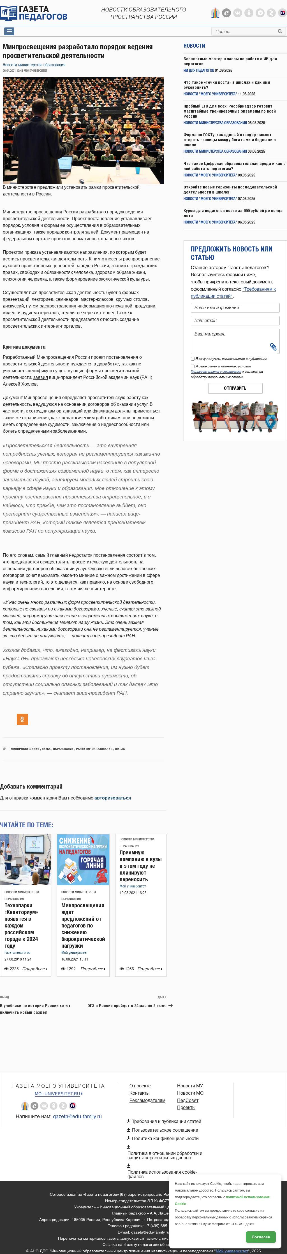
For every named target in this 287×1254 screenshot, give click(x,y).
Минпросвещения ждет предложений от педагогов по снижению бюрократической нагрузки (83, 925)
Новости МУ (190, 1085)
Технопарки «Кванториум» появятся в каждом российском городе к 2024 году (21, 925)
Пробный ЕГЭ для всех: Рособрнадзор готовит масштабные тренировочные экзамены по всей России (230, 111)
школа (120, 748)
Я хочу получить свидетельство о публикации (231, 359)
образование (63, 748)
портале (41, 238)
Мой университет (74, 953)
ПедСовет (187, 1100)
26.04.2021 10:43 (13, 70)
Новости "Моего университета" (210, 94)
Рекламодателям (147, 1100)
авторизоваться (112, 798)
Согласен (261, 1237)
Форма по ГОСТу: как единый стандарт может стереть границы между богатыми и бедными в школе (230, 139)
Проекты (186, 1107)
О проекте (140, 1085)
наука (46, 748)
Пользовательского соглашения (216, 372)
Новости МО (190, 1093)
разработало (92, 211)
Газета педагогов (17, 953)
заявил (40, 377)
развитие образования (94, 748)
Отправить (235, 388)
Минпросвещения (25, 748)
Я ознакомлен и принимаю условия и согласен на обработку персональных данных (227, 371)
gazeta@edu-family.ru (77, 1116)
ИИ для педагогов (199, 71)
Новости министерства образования (34, 65)
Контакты (139, 1093)
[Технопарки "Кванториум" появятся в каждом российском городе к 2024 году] (25, 883)
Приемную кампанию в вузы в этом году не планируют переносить (141, 865)
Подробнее (34, 969)
